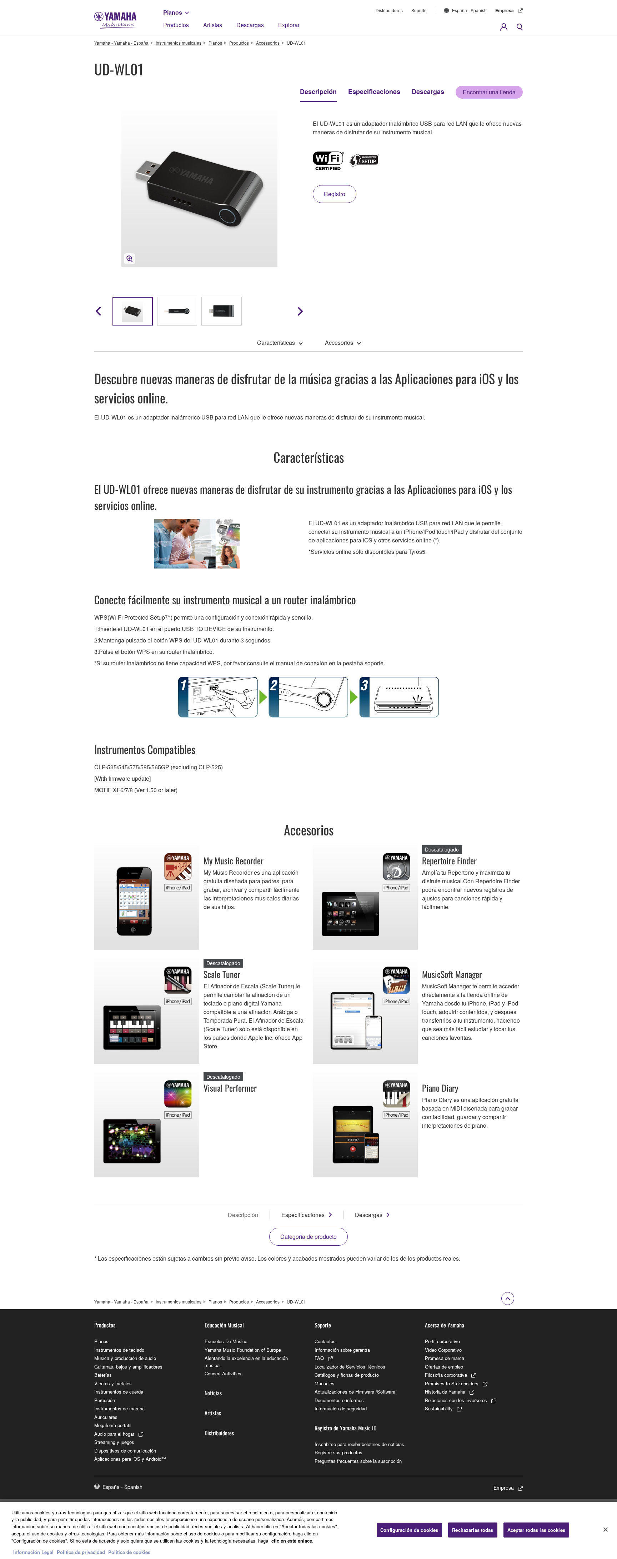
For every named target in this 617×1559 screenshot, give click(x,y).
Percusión (104, 1400)
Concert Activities (223, 1373)
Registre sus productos (338, 1452)
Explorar (289, 25)
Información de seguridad (341, 1408)
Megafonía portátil (112, 1425)
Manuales (325, 1383)
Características (276, 342)
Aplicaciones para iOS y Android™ (130, 1458)
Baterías (103, 1374)
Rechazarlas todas (472, 1529)
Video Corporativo (443, 1349)
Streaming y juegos (114, 1442)
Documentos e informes (339, 1400)
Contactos (325, 1341)
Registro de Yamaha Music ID (345, 1428)
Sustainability (439, 1408)
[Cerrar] (605, 1529)
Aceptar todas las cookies (536, 1529)
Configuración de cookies (409, 1529)
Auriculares (105, 1417)
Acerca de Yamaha (444, 1325)
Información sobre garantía (342, 1349)
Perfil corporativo (442, 1341)
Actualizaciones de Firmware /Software (355, 1391)
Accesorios (339, 342)
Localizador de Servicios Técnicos (350, 1366)
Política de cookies (129, 1551)
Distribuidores (389, 10)
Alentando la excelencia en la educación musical (246, 1362)
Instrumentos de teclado (119, 1349)
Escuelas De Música (226, 1341)
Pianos (172, 12)
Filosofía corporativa (446, 1374)
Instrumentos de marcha (119, 1408)
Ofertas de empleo (444, 1366)
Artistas (212, 25)
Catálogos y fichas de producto (347, 1374)
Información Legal (33, 1551)
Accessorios (268, 43)
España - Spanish (469, 10)
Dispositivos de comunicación (125, 1450)
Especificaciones (374, 91)
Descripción (318, 91)
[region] (308, 1530)
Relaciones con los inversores (456, 1400)
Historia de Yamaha (445, 1391)
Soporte (419, 10)
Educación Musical (224, 1325)
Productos (176, 25)
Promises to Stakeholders (451, 1383)
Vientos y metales (113, 1383)
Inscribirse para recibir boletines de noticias (359, 1444)
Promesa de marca (444, 1358)
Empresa (504, 10)
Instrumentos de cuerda (118, 1391)
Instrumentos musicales (178, 43)
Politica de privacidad (81, 1551)
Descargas (250, 25)
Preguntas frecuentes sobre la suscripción (358, 1461)
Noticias (213, 1393)
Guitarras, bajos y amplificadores (128, 1366)
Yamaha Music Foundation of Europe (243, 1349)
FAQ (319, 1358)
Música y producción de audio (125, 1358)
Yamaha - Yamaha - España (121, 43)
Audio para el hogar (114, 1433)
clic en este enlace (291, 1540)
